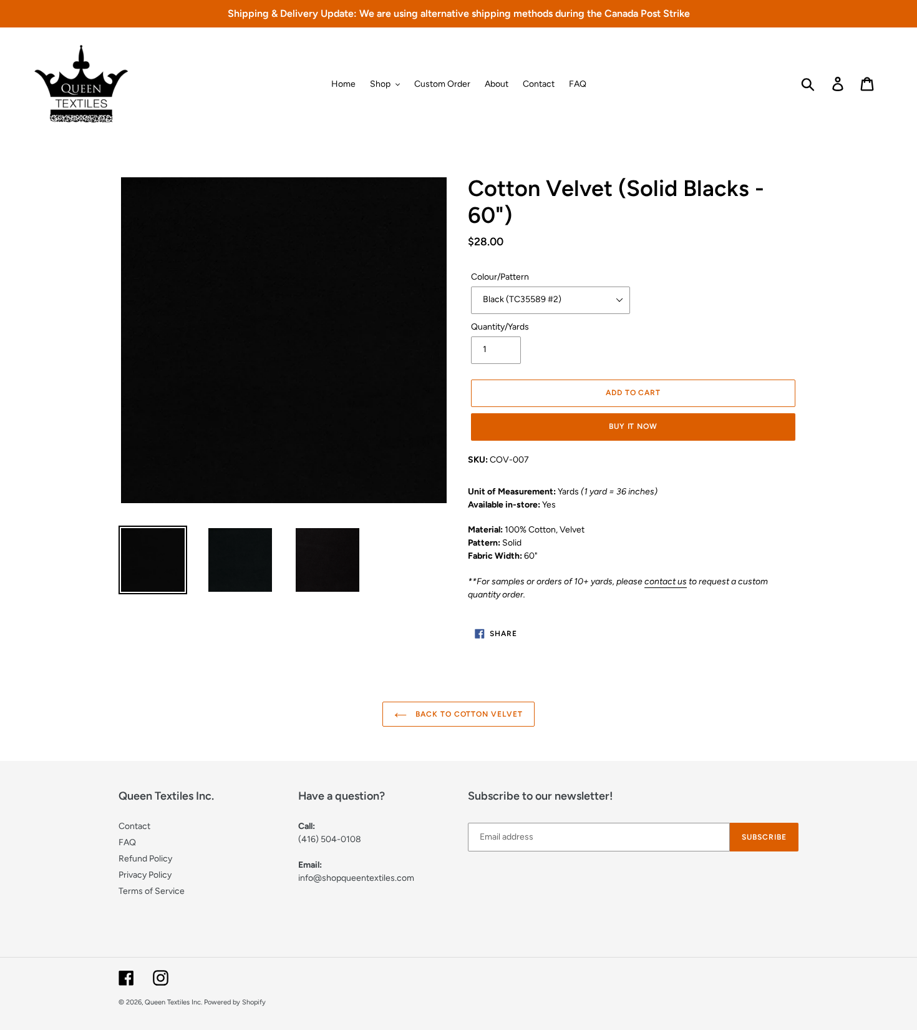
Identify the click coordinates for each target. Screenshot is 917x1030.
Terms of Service (152, 891)
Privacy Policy (145, 875)
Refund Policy (145, 858)
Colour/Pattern (500, 277)
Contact (134, 826)
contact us (665, 581)
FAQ (127, 842)
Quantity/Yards (500, 326)
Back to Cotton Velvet (468, 714)
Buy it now (633, 426)
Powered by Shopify (235, 1002)
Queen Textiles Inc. (173, 1002)
